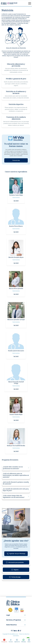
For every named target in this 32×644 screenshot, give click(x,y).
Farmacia (11, 641)
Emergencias (4, 641)
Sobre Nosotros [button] (11, 625)
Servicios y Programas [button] (13, 620)
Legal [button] (8, 615)
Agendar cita (17, 641)
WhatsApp (23, 641)
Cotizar (28, 641)
